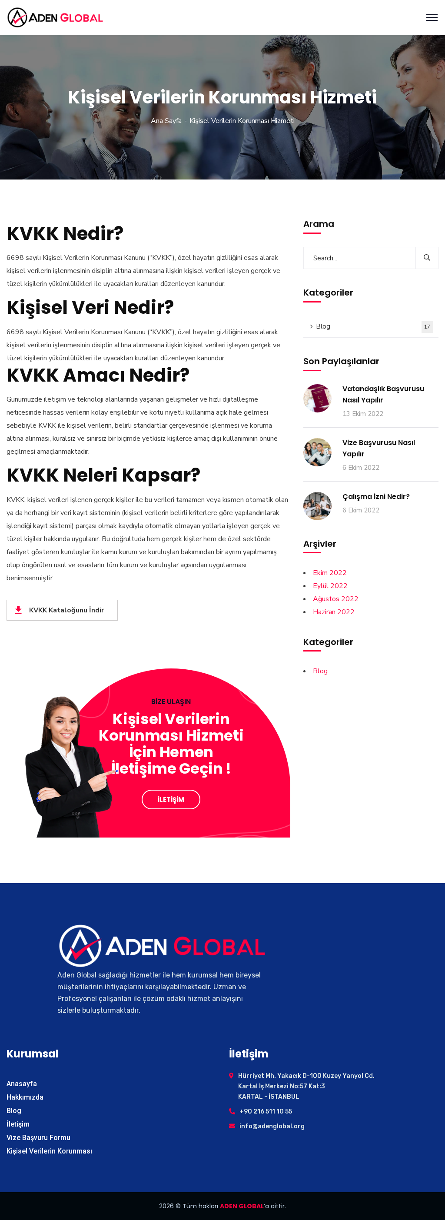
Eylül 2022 (330, 586)
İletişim (18, 1124)
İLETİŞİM (171, 799)
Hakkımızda (25, 1097)
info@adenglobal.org (272, 1126)
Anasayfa (22, 1084)
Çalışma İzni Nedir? (376, 497)
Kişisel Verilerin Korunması (49, 1151)
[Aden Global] (55, 17)
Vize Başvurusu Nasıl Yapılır (378, 448)
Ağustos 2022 (336, 599)
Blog (373, 326)
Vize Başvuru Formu (38, 1138)
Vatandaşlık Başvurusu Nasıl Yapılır (383, 394)
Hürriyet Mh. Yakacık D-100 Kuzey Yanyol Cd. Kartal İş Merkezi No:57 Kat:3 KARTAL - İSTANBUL (306, 1086)
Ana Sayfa (166, 121)
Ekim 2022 (330, 573)
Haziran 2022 (334, 612)
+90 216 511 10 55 (265, 1111)
